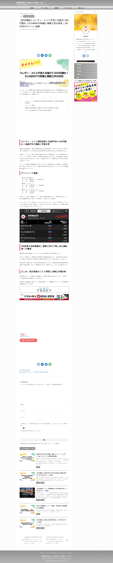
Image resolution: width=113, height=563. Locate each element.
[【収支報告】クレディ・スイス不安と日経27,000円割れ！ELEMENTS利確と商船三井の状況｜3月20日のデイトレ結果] (46, 55)
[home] (87, 55)
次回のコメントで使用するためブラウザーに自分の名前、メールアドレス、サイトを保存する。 (43, 424)
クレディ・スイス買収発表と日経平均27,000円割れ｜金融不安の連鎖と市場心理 (44, 102)
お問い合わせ (81, 8)
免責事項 (56, 8)
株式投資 (28, 369)
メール (22, 410)
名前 (22, 404)
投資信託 (79, 67)
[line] (50, 55)
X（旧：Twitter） (69, 8)
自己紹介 (32, 8)
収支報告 (37, 372)
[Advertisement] (44, 41)
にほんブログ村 (24, 336)
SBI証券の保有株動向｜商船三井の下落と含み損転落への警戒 (41, 108)
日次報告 (23, 369)
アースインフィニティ (32, 189)
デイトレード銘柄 (30, 105)
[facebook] (42, 55)
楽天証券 (46, 372)
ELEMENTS (29, 178)
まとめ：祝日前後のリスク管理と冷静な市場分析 (38, 110)
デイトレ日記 (44, 8)
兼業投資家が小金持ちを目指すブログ (30, 2)
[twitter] (38, 55)
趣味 (78, 77)
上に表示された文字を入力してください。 (31, 430)
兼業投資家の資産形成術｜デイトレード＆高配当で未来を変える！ (56, 558)
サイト (22, 417)
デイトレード (31, 372)
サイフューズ (30, 183)
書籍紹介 (79, 74)
